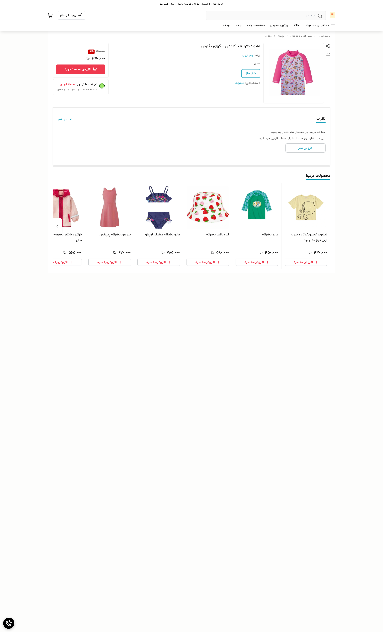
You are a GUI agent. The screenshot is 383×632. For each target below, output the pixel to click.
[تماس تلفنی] (8, 623)
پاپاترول (247, 55)
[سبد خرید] (50, 15)
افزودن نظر (64, 119)
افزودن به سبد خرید (77, 69)
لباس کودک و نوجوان (301, 36)
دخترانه (268, 36)
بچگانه (280, 36)
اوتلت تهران (324, 36)
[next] (57, 226)
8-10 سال (251, 73)
